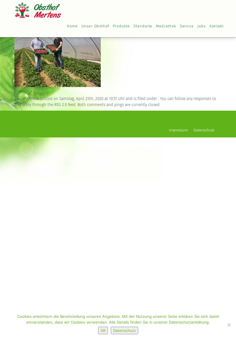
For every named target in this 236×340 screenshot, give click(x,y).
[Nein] (229, 325)
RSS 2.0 (60, 105)
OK (103, 330)
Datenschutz (204, 130)
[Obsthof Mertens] (38, 8)
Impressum (178, 130)
